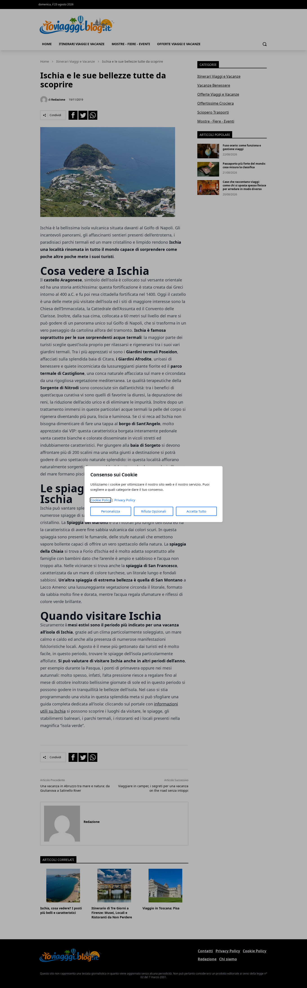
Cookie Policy (100, 500)
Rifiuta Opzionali (153, 511)
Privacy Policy (124, 500)
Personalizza (110, 511)
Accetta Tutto (196, 511)
